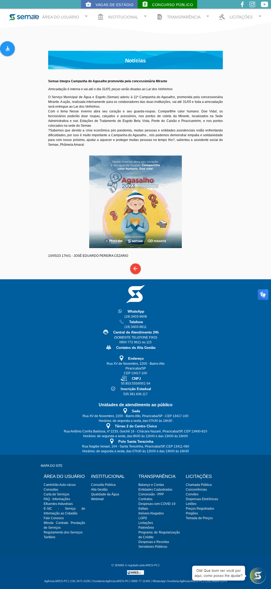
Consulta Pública (103, 485)
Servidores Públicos (152, 547)
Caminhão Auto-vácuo (60, 485)
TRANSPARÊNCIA (183, 16)
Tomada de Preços (199, 518)
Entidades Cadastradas (155, 489)
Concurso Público (167, 4)
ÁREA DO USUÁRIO (60, 16)
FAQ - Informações (57, 499)
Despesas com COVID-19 (156, 504)
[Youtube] (264, 8)
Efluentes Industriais (58, 504)
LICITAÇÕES (241, 16)
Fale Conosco (54, 518)
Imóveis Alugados (151, 513)
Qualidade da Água (105, 494)
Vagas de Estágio (109, 4)
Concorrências (196, 489)
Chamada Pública (199, 485)
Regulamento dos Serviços (63, 532)
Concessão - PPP (151, 494)
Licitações (145, 523)
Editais (143, 508)
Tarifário (49, 537)
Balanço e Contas (151, 485)
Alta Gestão (99, 489)
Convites (192, 494)
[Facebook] (242, 8)
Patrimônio (146, 527)
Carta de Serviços (56, 494)
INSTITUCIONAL (122, 16)
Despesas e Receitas (153, 542)
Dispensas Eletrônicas (202, 499)
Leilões (191, 504)
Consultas (51, 489)
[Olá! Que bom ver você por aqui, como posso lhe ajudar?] (258, 576)
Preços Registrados (200, 508)
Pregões (192, 513)
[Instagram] (252, 8)
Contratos (145, 499)
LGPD (142, 518)
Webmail (97, 499)
